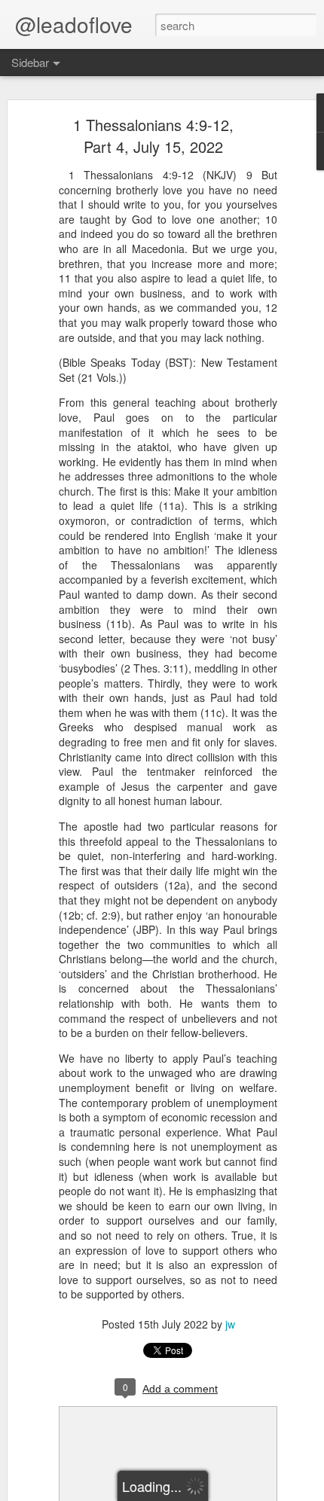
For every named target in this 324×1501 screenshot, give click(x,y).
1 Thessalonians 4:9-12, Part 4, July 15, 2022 (153, 135)
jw (230, 1324)
